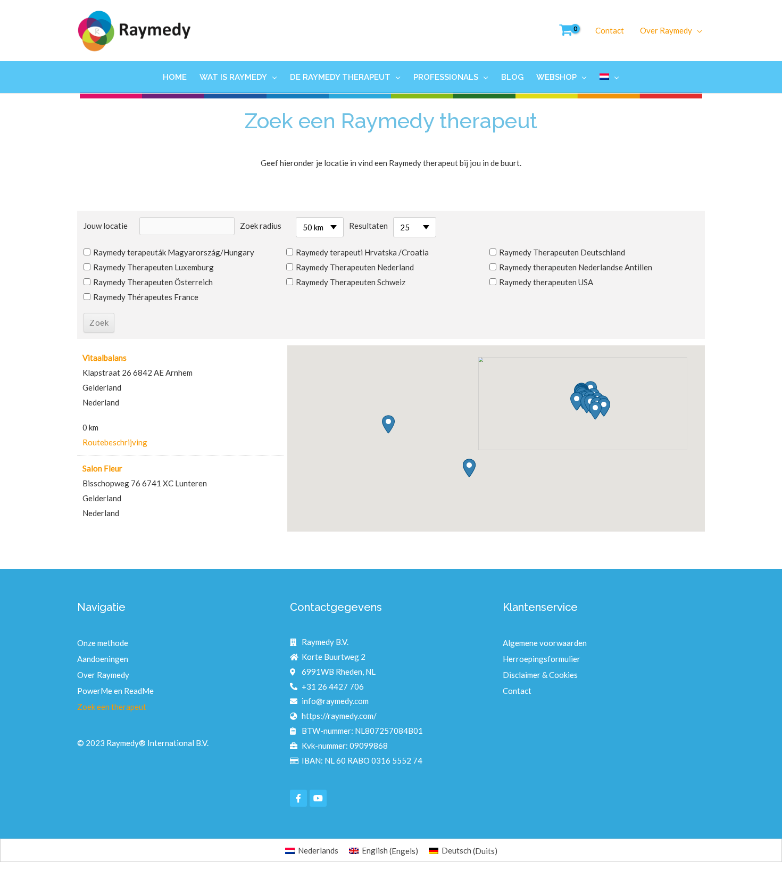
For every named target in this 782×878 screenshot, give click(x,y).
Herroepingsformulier (541, 659)
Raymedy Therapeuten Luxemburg (153, 267)
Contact (517, 690)
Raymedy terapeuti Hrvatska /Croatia (362, 252)
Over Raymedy (103, 675)
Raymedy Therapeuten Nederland (355, 267)
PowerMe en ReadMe (115, 690)
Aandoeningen (102, 659)
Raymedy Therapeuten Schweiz (350, 282)
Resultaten (368, 225)
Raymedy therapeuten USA (546, 282)
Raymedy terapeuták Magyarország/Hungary (173, 252)
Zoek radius (260, 225)
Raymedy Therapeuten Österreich (153, 282)
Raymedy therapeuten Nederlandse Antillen (575, 267)
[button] (576, 401)
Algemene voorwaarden (545, 643)
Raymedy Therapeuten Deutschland (562, 252)
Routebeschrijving (114, 442)
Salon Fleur (102, 468)
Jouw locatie (106, 225)
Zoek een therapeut (111, 706)
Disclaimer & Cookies (540, 675)
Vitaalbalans (104, 357)
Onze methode (102, 643)
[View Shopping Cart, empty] (564, 30)
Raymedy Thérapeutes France (145, 297)
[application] (697, 30)
